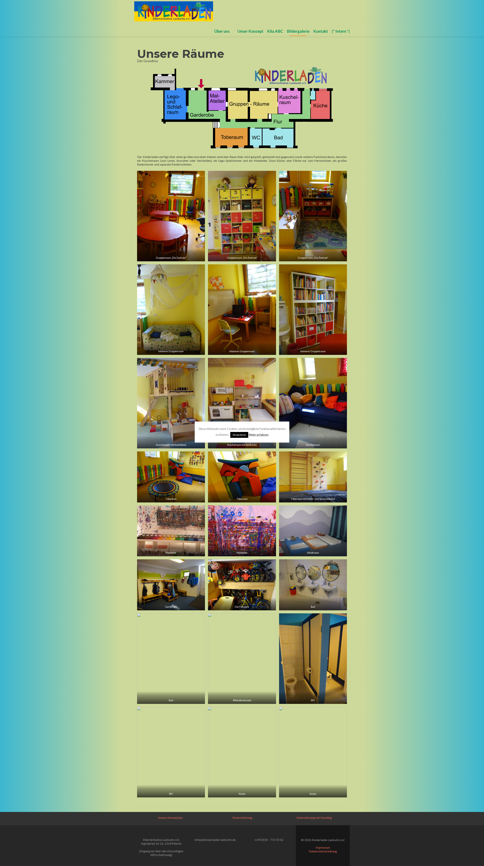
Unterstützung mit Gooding (314, 817)
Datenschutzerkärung (323, 851)
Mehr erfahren (258, 434)
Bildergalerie (298, 31)
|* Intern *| (341, 31)
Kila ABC (275, 31)
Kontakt (320, 31)
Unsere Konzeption (170, 817)
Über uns (222, 31)
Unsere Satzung (242, 817)
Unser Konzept (250, 31)
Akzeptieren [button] (239, 434)
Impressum (323, 847)
